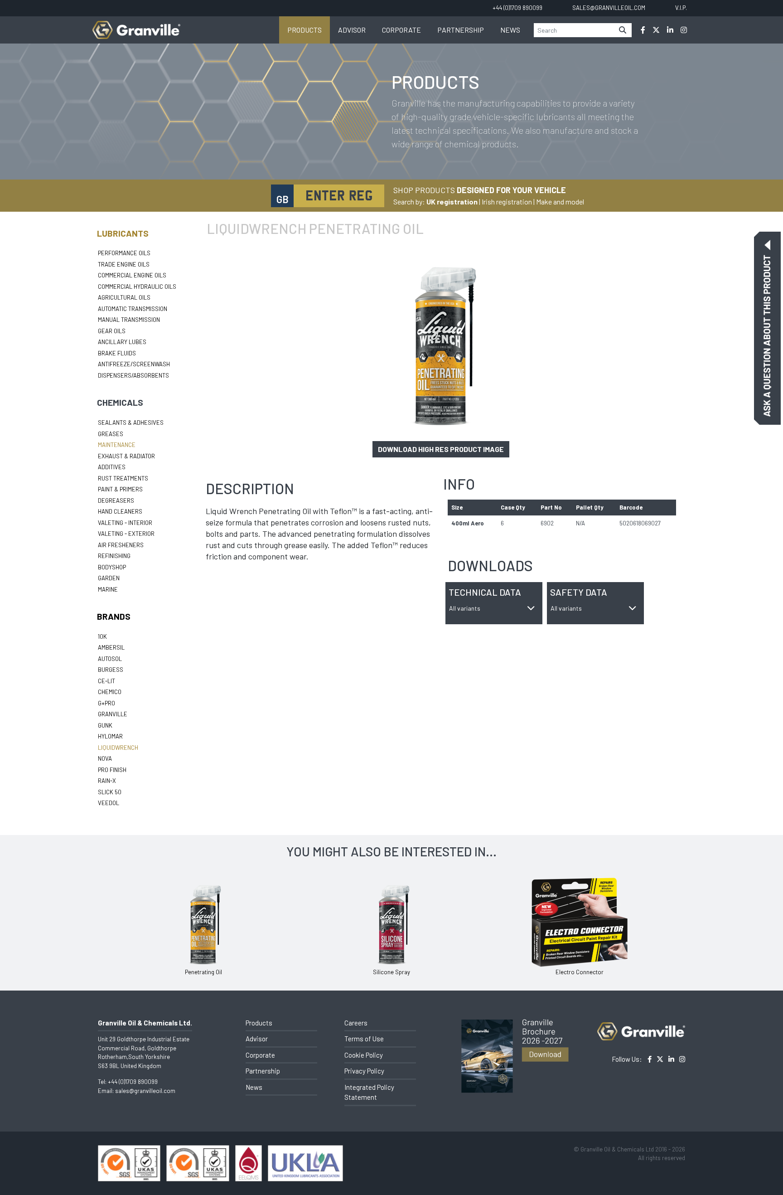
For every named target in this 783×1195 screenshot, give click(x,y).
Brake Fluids (117, 353)
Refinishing (114, 555)
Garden (109, 578)
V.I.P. (681, 7)
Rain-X (107, 780)
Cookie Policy (363, 1055)
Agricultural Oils (124, 297)
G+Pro (106, 703)
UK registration (452, 201)
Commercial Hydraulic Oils (137, 286)
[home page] (136, 25)
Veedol (108, 802)
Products (304, 29)
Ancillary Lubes (122, 341)
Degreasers (116, 500)
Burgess (110, 669)
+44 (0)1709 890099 (133, 1081)
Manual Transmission (129, 319)
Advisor (352, 29)
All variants (464, 608)
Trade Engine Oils (124, 264)
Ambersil (111, 647)
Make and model (560, 201)
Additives (112, 467)
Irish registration (507, 201)
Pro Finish (112, 769)
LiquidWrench (118, 747)
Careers (355, 1023)
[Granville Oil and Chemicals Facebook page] (643, 30)
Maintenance (116, 444)
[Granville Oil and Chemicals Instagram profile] (684, 30)
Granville (112, 714)
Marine (108, 589)
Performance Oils (124, 253)
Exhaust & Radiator (126, 456)
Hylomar (110, 736)
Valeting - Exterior (126, 533)
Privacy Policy (364, 1071)
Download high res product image (441, 449)
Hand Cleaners (120, 511)
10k (102, 636)
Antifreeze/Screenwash (134, 364)
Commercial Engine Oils (132, 275)
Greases (110, 433)
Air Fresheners (121, 545)
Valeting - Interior (125, 522)
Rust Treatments (123, 478)
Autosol (110, 658)
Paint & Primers (120, 489)
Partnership (460, 29)
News (510, 29)
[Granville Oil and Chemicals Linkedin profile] (670, 30)
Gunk (105, 725)
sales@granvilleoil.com (145, 1090)
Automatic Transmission (132, 308)
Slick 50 (109, 792)
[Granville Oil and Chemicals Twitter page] (656, 30)
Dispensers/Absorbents (133, 375)
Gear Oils (112, 331)
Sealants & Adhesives (131, 422)
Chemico (109, 691)
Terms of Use (364, 1039)
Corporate (401, 29)
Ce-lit (106, 681)
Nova (105, 758)
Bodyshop (112, 567)
